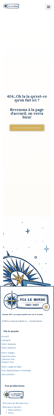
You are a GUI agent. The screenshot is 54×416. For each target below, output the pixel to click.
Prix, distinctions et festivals (16, 370)
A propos (5, 340)
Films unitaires (15, 410)
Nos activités (8, 374)
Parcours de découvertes (15, 403)
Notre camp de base (11, 366)
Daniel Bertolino (8, 356)
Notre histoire (9, 347)
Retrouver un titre (12, 407)
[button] (48, 7)
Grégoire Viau (7, 362)
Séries (11, 413)
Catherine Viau (8, 359)
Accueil (5, 336)
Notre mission (8, 344)
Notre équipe (8, 352)
